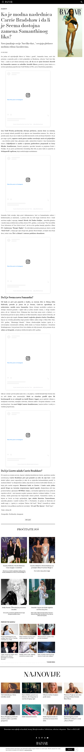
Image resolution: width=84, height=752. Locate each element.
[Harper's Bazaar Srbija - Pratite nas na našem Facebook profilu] (36, 738)
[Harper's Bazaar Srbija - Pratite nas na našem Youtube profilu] (47, 738)
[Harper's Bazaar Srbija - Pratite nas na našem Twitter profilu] (39, 738)
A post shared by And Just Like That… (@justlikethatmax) (28, 124)
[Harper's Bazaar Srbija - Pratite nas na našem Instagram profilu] (44, 738)
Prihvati (70, 749)
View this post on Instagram (15, 99)
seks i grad (28, 519)
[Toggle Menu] (3, 2)
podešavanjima (28, 750)
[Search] (81, 2)
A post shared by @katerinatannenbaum (28, 464)
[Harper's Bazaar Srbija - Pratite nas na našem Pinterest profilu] (42, 738)
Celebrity (4, 9)
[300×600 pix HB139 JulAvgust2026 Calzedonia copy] (70, 32)
